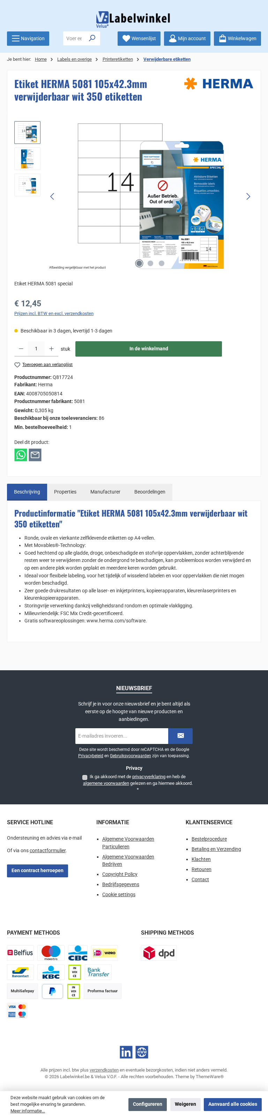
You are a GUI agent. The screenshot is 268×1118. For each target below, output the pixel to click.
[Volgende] (248, 196)
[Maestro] (50, 953)
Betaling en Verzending (216, 849)
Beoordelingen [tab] (149, 492)
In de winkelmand (148, 349)
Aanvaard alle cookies (232, 1104)
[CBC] (78, 953)
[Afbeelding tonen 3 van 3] (161, 263)
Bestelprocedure (209, 839)
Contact (200, 880)
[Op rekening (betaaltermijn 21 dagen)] (73, 991)
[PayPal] (53, 991)
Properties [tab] (65, 492)
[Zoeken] (92, 38)
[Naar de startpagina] (134, 19)
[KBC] (50, 972)
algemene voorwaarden (106, 783)
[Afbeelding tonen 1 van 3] (139, 263)
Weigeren (185, 1104)
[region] (134, 196)
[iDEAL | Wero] (104, 953)
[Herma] (219, 83)
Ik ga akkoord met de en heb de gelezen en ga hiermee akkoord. (138, 783)
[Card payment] (17, 1010)
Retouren (201, 869)
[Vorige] (52, 196)
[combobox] (74, 38)
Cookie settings (118, 895)
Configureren (147, 1104)
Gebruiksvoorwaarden (130, 755)
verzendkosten (104, 1070)
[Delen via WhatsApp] (21, 455)
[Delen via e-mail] (35, 455)
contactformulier (48, 851)
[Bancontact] (20, 972)
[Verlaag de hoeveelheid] (21, 349)
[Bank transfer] (98, 972)
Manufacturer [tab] (105, 492)
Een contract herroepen (38, 871)
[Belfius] (20, 953)
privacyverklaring (148, 776)
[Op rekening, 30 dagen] (74, 972)
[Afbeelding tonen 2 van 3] (150, 263)
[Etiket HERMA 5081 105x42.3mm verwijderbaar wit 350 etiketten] (150, 196)
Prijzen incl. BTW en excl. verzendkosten (54, 313)
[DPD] (159, 953)
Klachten (201, 859)
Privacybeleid (90, 755)
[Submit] (180, 736)
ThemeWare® (210, 1076)
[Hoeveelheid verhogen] (51, 349)
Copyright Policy (119, 874)
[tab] (27, 492)
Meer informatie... (27, 1110)
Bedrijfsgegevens (120, 884)
